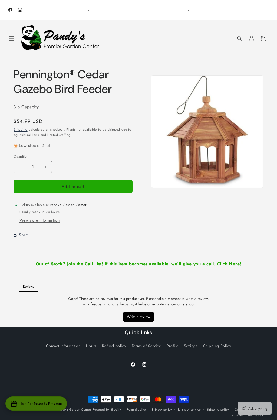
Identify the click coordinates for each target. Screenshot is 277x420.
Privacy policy (162, 409)
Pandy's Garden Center (74, 409)
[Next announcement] (188, 10)
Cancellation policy (249, 415)
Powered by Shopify (107, 409)
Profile (172, 346)
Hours (91, 346)
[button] (11, 38)
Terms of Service (146, 346)
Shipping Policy (217, 346)
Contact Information (63, 346)
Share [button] (24, 234)
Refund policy (114, 346)
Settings (191, 346)
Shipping (21, 129)
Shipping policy (217, 409)
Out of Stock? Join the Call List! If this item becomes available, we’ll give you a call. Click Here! (139, 264)
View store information (39, 220)
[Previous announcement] (88, 10)
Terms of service (189, 409)
